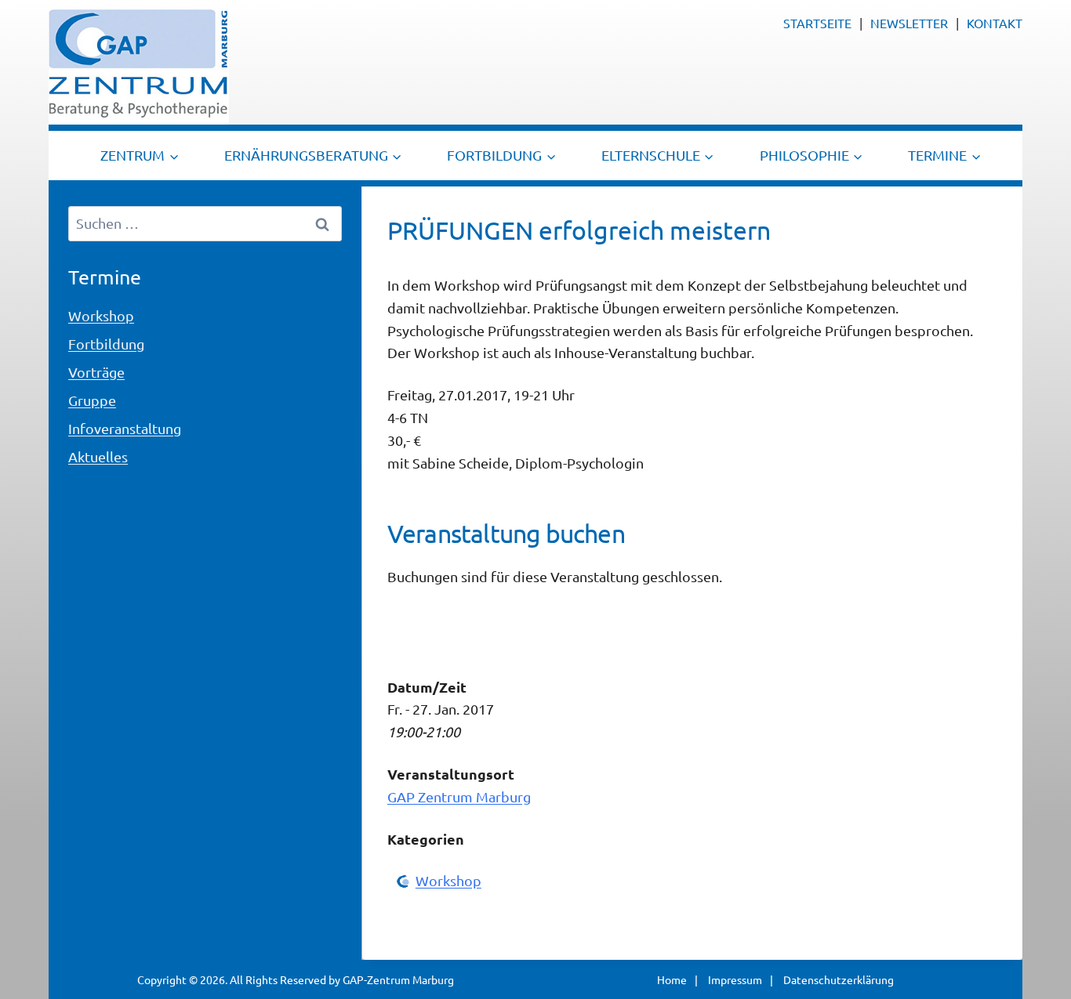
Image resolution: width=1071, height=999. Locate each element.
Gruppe (92, 400)
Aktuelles (98, 456)
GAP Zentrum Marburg (459, 796)
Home (672, 979)
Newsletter (909, 23)
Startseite (817, 23)
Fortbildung (106, 343)
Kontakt (994, 23)
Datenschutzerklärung (838, 979)
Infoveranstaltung (124, 428)
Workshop (448, 880)
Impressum (735, 979)
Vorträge (96, 372)
